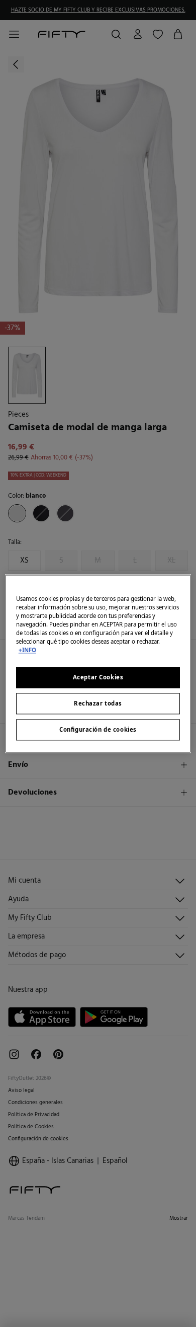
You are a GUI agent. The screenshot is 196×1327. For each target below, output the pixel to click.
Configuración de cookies (98, 729)
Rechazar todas (98, 703)
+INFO (27, 650)
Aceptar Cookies (98, 677)
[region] (98, 663)
